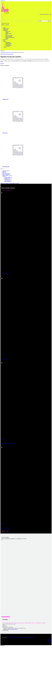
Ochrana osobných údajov (23, 637)
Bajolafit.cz (30, 637)
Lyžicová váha (4, 132)
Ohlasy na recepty (8, 45)
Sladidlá (6, 32)
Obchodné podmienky (14, 637)
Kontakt (33, 637)
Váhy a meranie (11, 52)
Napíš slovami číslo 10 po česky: (7, 627)
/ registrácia (7, 24)
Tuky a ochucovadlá (8, 35)
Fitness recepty (6, 28)
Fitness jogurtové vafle (5, 273)
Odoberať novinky (5, 630)
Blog (4, 40)
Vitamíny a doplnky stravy (10, 37)
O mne (4, 41)
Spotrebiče (6, 178)
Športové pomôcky (7, 181)
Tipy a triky (5, 39)
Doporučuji (4, 52)
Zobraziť (2, 354)
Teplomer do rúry (5, 99)
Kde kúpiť (2, 63)
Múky (6, 34)
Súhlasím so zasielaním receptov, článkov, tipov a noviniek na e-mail (15, 628)
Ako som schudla (8, 43)
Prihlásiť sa (3, 24)
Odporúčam (5, 30)
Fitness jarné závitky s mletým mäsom (7, 443)
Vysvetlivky (9, 637)
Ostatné (6, 38)
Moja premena (8, 44)
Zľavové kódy (7, 31)
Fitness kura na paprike (5, 528)
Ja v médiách (7, 46)
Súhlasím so (10, 629)
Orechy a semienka (8, 36)
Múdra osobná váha (5, 166)
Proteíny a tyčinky (8, 33)
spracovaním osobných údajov (12, 629)
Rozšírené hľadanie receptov (5, 23)
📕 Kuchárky (5, 29)
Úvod (4, 27)
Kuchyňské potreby (7, 179)
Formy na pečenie (7, 177)
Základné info (7, 42)
